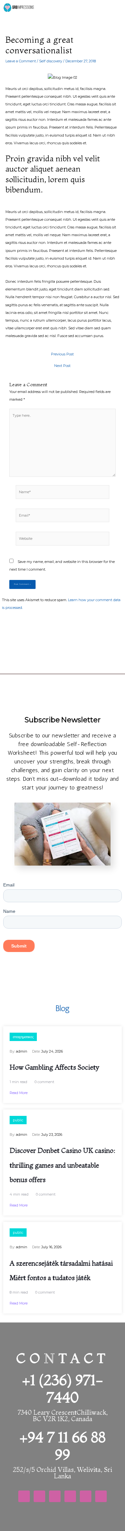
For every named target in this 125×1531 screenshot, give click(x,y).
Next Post (62, 366)
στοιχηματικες (23, 1037)
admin (21, 1051)
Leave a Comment (20, 61)
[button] (55, 6)
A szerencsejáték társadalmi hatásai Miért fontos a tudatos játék (61, 1270)
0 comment (44, 1082)
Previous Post (62, 354)
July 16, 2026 (51, 1247)
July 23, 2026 (51, 1134)
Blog (62, 1008)
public (18, 1120)
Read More (19, 1092)
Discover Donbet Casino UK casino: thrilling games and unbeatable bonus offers (62, 1165)
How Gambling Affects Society (54, 1067)
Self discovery (50, 61)
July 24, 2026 (52, 1051)
